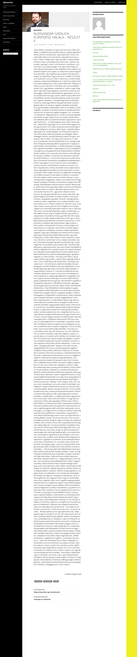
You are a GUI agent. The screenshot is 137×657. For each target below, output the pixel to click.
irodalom (38, 581)
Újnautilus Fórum (110, 2)
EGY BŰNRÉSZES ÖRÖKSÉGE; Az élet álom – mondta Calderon (107, 43)
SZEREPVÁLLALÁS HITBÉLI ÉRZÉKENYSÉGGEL (107, 69)
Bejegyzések (38, 30)
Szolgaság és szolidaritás (42, 598)
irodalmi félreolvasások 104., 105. (104, 85)
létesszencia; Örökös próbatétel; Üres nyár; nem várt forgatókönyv (107, 64)
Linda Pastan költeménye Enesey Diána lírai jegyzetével (107, 100)
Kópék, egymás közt (99, 92)
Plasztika (95, 89)
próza (56, 581)
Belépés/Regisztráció (9, 12)
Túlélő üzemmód (98, 60)
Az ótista (95, 53)
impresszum (121, 2)
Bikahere (96, 96)
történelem (6, 42)
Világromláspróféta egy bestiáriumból (47, 591)
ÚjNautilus (8, 2)
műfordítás (48, 581)
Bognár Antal (60, 44)
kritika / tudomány (8, 23)
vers (4, 34)
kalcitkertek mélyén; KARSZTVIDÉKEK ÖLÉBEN (108, 76)
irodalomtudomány (9, 38)
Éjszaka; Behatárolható (100, 56)
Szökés (95, 72)
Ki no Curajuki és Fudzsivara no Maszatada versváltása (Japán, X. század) (107, 80)
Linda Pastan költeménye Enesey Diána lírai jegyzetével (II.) (107, 48)
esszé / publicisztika (9, 16)
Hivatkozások (98, 2)
